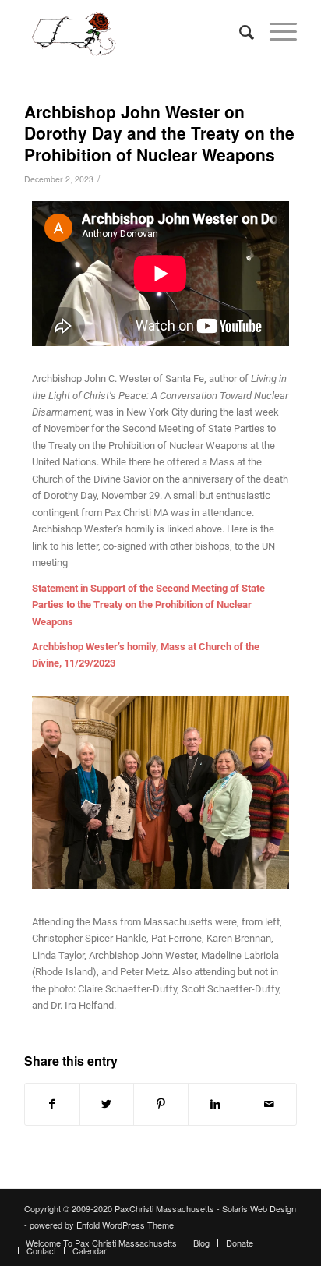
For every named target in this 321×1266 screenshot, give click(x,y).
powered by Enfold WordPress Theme (102, 1224)
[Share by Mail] (269, 1104)
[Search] (239, 31)
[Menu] (275, 31)
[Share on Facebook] (52, 1104)
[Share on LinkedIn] (215, 1104)
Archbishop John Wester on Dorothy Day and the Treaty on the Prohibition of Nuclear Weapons (159, 133)
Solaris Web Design (259, 1208)
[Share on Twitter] (107, 1104)
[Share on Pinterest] (161, 1104)
